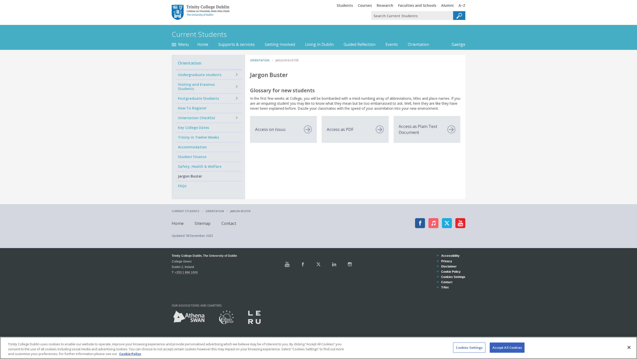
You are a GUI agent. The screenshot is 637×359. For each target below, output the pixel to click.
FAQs (182, 185)
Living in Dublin (319, 44)
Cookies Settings (469, 347)
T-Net (445, 287)
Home (202, 44)
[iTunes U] (433, 223)
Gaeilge (456, 44)
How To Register (192, 108)
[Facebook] (420, 223)
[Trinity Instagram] (349, 264)
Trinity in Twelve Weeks (198, 137)
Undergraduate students (199, 74)
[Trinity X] (318, 264)
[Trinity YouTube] (287, 264)
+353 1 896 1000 (186, 272)
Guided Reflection (359, 44)
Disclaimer (449, 266)
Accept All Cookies (507, 347)
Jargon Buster (190, 176)
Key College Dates (193, 127)
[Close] (629, 347)
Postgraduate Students (198, 98)
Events (391, 44)
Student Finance (192, 156)
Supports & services (236, 44)
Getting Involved (280, 44)
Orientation (418, 44)
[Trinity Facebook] (302, 264)
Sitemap (203, 223)
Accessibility (450, 255)
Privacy (446, 261)
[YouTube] (460, 223)
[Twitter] (447, 223)
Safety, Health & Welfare (199, 166)
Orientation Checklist (196, 117)
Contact (228, 223)
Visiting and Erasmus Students (196, 86)
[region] (318, 348)
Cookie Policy (451, 271)
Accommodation (192, 147)
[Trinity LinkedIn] (334, 264)
